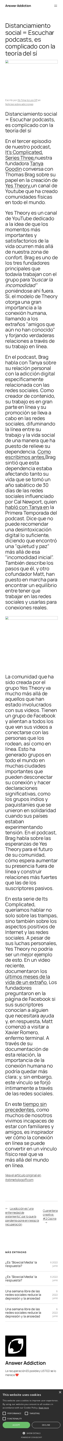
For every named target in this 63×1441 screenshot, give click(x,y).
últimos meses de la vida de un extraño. (27, 979)
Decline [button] (46, 1425)
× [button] (60, 1392)
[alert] (31, 1415)
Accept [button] (16, 1425)
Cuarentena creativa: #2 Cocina (50, 1214)
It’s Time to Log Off (27, 100)
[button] (31, 1432)
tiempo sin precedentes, (26, 1107)
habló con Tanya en (27, 507)
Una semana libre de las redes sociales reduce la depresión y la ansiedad (23, 1294)
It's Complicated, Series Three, (24, 155)
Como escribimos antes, (28, 454)
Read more (44, 1407)
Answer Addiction (18, 6)
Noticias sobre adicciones (19, 104)
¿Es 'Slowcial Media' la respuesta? (21, 1264)
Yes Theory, (18, 185)
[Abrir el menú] (56, 6)
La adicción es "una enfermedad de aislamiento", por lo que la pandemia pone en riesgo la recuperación (22, 1216)
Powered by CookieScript (31, 1437)
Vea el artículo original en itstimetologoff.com (23, 1177)
